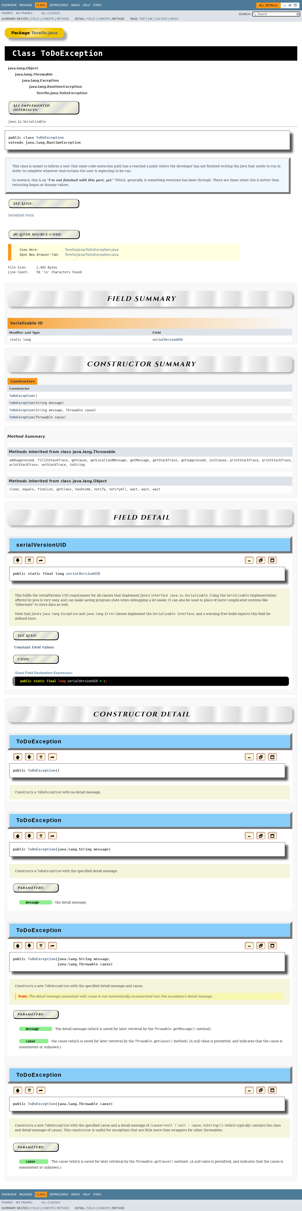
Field (35, 19)
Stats (97, 5)
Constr (48, 19)
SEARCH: (245, 14)
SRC (150, 19)
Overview (9, 5)
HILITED (161, 19)
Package (25, 5)
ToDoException (50, 137)
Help (86, 5)
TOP (142, 19)
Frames (7, 13)
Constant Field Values (34, 647)
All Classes (50, 13)
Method (63, 19)
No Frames (24, 13)
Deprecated (59, 5)
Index (75, 5)
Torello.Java (44, 32)
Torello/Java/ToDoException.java (92, 250)
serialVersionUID (167, 339)
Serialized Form (21, 215)
